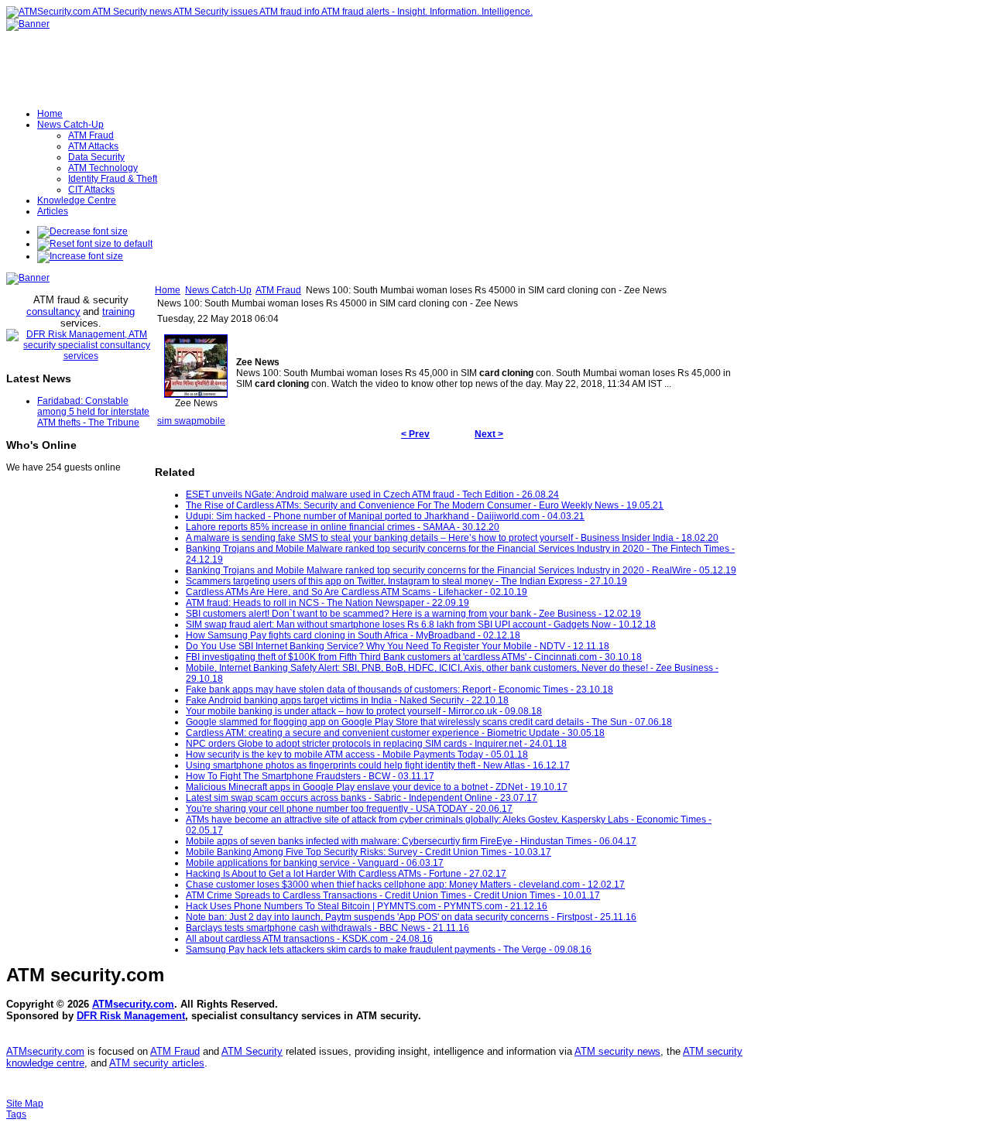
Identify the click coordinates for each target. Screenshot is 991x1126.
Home (167, 290)
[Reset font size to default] (95, 243)
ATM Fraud (278, 290)
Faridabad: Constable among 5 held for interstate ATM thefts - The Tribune (93, 411)
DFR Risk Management (131, 1016)
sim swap (177, 421)
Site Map (24, 1103)
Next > (489, 434)
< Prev (415, 434)
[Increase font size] (80, 256)
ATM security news (617, 1051)
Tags (16, 1114)
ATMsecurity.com (133, 1004)
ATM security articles (156, 1063)
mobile (211, 421)
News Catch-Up (218, 290)
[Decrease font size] (82, 231)
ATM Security (252, 1051)
